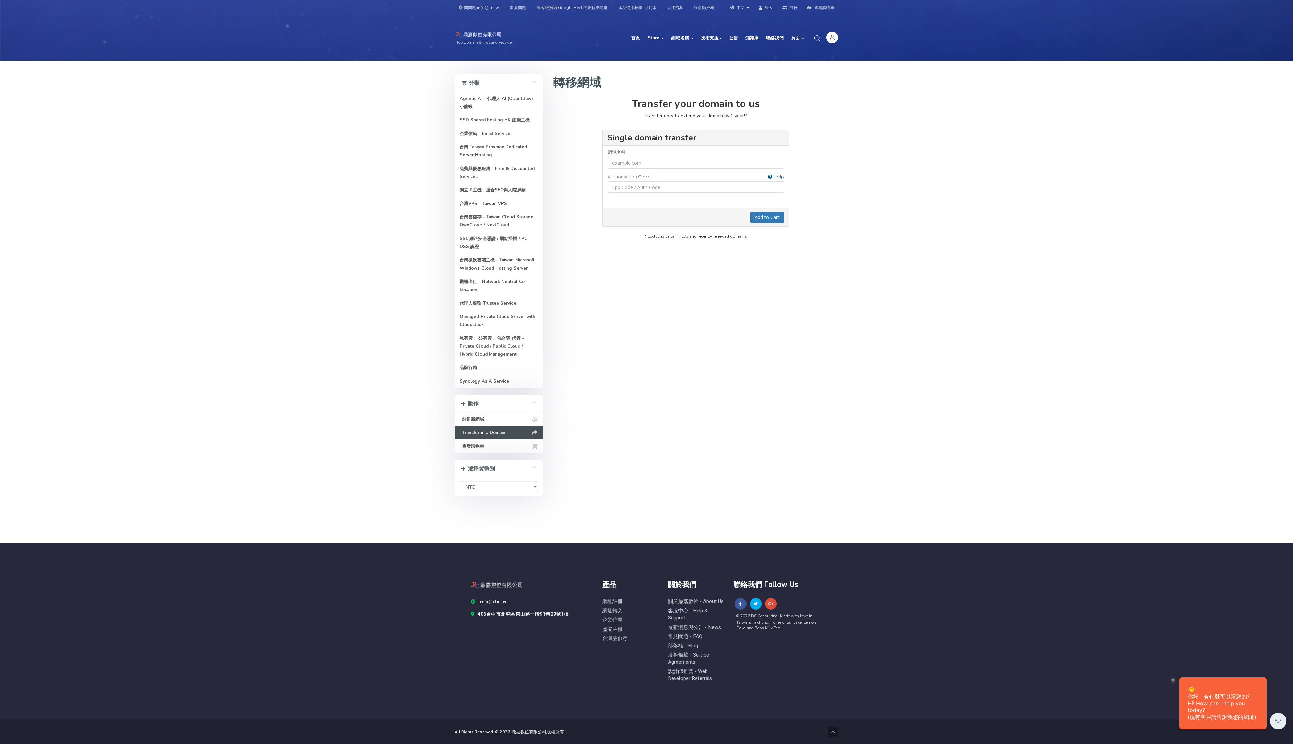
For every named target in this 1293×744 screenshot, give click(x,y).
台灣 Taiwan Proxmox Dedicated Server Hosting (493, 151)
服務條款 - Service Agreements (688, 658)
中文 (741, 7)
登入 (768, 7)
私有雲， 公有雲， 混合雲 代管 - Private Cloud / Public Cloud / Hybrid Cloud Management (492, 346)
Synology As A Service (484, 381)
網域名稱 (680, 38)
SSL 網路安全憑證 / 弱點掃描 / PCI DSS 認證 (494, 243)
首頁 (635, 38)
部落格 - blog (683, 645)
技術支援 (710, 38)
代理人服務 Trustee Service (488, 303)
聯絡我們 (775, 38)
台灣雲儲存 (615, 638)
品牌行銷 (468, 368)
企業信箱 (612, 620)
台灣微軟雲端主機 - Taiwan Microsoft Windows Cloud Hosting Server (497, 264)
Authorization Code (696, 176)
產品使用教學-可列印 (637, 7)
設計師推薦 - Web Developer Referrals (690, 675)
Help (778, 176)
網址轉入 (612, 610)
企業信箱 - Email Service (485, 134)
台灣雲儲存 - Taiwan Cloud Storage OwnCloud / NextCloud (496, 221)
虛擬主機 (612, 629)
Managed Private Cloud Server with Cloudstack (497, 321)
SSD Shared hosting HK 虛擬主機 (495, 120)
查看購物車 (823, 7)
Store (654, 38)
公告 (733, 38)
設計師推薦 (704, 7)
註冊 (793, 7)
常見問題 (518, 7)
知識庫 (752, 38)
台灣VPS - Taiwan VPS (483, 204)
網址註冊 (612, 601)
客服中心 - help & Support (688, 614)
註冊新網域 (472, 419)
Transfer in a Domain (482, 433)
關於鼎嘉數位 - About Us (696, 601)
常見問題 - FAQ (685, 636)
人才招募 (675, 7)
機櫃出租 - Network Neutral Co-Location (493, 286)
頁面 (796, 38)
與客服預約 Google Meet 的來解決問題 (572, 7)
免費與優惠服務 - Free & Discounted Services (497, 173)
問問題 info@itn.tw (481, 7)
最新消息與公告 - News (694, 627)
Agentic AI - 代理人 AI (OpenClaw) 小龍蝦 (496, 103)
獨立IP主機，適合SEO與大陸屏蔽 (493, 190)
